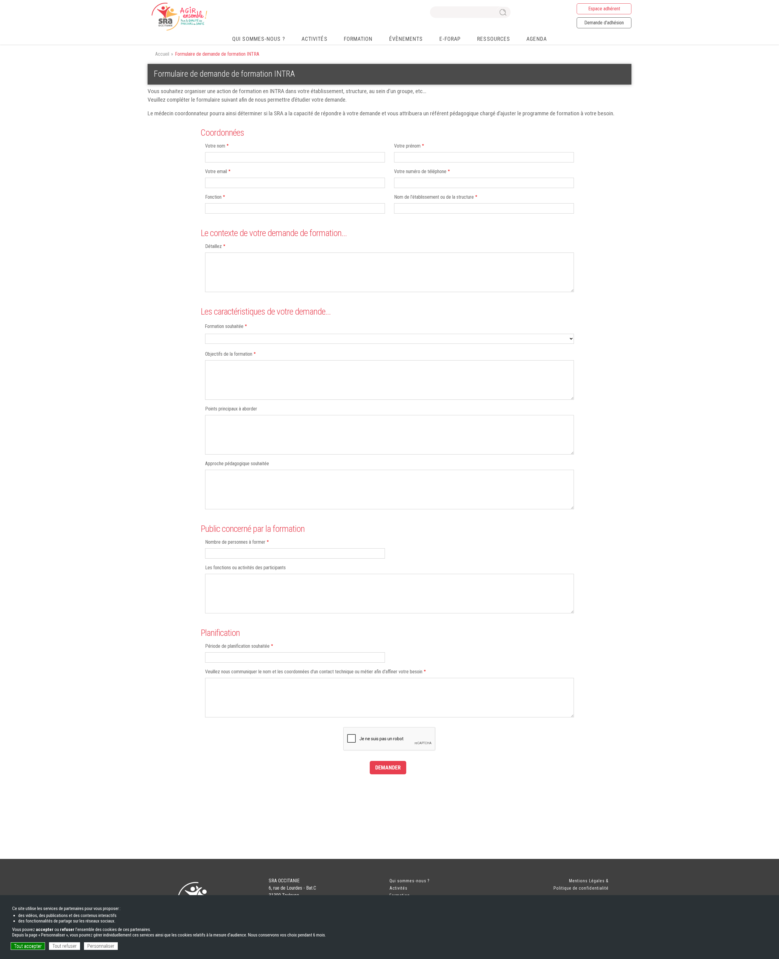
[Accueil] (179, 16)
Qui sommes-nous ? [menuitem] (258, 39)
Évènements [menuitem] (406, 39)
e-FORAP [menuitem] (450, 39)
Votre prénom (407, 146)
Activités (398, 888)
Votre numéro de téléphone (420, 171)
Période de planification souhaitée (237, 646)
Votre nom (215, 146)
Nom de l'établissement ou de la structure (434, 197)
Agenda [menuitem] (536, 39)
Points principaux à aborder (231, 409)
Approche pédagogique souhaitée (237, 463)
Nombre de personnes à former (235, 542)
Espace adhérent (604, 9)
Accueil (162, 54)
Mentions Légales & (589, 880)
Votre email (216, 171)
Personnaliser (100, 946)
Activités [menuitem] (314, 39)
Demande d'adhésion (604, 23)
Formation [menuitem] (358, 39)
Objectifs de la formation (228, 354)
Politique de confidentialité (581, 888)
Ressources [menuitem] (493, 39)
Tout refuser (64, 946)
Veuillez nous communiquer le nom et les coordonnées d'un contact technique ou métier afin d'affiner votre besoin (313, 672)
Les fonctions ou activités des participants (245, 567)
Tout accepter (28, 946)
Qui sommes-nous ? (410, 880)
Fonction (213, 197)
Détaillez (213, 246)
